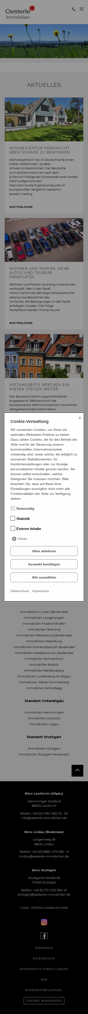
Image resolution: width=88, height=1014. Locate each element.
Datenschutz (20, 591)
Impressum (40, 591)
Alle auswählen (44, 577)
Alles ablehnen (44, 551)
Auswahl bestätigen (44, 564)
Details (22, 539)
